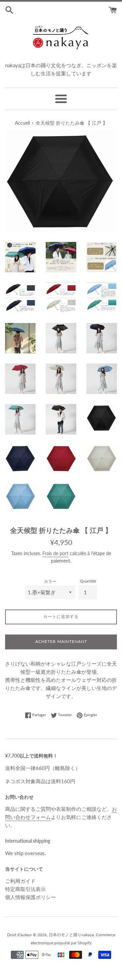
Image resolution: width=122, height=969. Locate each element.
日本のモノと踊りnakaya (71, 934)
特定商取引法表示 (25, 889)
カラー (50, 581)
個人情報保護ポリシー (30, 897)
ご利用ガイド (20, 881)
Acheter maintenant (61, 641)
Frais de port (55, 553)
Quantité (88, 580)
